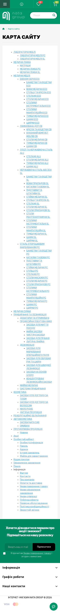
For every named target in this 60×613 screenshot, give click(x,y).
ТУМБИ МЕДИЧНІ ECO (37, 116)
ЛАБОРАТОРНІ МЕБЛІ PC (32, 55)
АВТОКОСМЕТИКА (23, 419)
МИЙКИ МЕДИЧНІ (29, 385)
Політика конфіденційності (34, 506)
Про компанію (27, 479)
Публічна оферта (29, 500)
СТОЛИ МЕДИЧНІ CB (36, 139)
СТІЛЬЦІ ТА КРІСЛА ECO (38, 92)
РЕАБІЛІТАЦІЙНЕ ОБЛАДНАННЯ (30, 415)
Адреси (24, 449)
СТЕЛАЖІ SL (32, 203)
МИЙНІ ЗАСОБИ (34, 331)
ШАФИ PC (31, 304)
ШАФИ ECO (32, 119)
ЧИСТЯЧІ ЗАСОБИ (35, 335)
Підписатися (44, 547)
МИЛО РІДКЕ (26, 409)
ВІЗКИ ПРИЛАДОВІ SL (37, 183)
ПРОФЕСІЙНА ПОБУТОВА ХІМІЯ (36, 321)
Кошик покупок (21, 459)
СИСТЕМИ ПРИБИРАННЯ (33, 388)
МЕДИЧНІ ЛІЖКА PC (30, 69)
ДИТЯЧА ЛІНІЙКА (35, 341)
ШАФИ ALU (32, 166)
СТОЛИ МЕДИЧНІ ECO (37, 99)
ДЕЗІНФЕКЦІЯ (27, 345)
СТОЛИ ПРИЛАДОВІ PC (38, 284)
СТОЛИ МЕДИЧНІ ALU (37, 160)
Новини (24, 432)
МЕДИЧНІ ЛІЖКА (22, 62)
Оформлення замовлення (27, 463)
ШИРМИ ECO (32, 123)
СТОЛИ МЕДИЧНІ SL (36, 207)
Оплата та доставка (31, 483)
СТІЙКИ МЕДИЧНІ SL (36, 197)
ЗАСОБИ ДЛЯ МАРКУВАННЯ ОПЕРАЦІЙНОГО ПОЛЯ (37, 352)
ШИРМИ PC (32, 308)
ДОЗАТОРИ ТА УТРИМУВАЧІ (34, 318)
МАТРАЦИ (25, 65)
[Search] (54, 15)
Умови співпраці (28, 496)
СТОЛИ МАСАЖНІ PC (37, 277)
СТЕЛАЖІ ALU (33, 156)
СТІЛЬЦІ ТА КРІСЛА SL (37, 200)
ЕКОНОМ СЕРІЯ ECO (30, 79)
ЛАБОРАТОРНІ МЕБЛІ (25, 52)
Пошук (17, 466)
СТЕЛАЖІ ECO (33, 96)
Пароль (24, 446)
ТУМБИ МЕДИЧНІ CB (36, 143)
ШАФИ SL (31, 237)
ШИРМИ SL (32, 240)
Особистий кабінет (24, 439)
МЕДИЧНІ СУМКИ (22, 311)
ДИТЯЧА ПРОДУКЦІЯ (31, 412)
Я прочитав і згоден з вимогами (31, 555)
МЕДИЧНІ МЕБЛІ (22, 75)
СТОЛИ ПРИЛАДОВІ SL (38, 210)
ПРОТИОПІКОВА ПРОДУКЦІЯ (28, 429)
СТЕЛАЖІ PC (33, 274)
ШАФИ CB (31, 146)
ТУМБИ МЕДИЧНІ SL (36, 234)
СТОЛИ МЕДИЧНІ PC (36, 281)
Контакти (25, 476)
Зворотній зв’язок (29, 510)
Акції (16, 436)
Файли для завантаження (34, 456)
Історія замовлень (29, 452)
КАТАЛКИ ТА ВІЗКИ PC (38, 257)
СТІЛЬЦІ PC (32, 271)
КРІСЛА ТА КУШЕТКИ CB (39, 129)
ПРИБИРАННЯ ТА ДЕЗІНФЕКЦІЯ (30, 314)
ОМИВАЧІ (24, 425)
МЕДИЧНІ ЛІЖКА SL (30, 72)
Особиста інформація (31, 442)
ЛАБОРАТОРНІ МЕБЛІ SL (32, 59)
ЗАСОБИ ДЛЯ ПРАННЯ (37, 338)
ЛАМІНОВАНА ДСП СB (31, 126)
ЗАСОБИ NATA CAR (29, 422)
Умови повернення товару (34, 486)
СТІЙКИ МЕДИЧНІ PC (37, 267)
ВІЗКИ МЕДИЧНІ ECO (36, 89)
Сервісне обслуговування (34, 503)
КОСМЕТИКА (20, 392)
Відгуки (24, 473)
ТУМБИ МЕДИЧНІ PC (36, 301)
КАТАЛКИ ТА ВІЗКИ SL (37, 186)
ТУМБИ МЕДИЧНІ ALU (37, 163)
